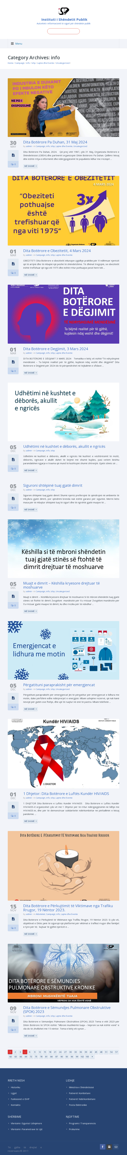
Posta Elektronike (78, 1104)
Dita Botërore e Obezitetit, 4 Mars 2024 (57, 250)
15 (45, 1052)
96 (72, 1056)
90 (62, 1056)
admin (29, 146)
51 (106, 1052)
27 (65, 1052)
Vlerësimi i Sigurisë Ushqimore (26, 1123)
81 (46, 1056)
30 (70, 1052)
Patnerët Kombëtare (79, 1093)
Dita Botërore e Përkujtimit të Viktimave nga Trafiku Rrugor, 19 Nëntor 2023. (68, 907)
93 (67, 1056)
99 (77, 1056)
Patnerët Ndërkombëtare (82, 1099)
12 (40, 1052)
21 (55, 1052)
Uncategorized (63, 63)
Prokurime (74, 1129)
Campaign (19, 63)
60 (10, 1056)
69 (26, 1056)
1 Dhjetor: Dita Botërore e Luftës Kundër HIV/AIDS (66, 793)
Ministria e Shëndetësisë (81, 1087)
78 (41, 1056)
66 (21, 1056)
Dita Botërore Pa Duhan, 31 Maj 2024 (55, 142)
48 (101, 1052)
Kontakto (15, 1104)
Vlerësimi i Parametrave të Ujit (26, 1129)
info (28, 63)
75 (36, 1056)
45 (96, 1052)
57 (116, 1052)
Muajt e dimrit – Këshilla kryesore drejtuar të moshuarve (61, 585)
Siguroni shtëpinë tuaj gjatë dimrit (52, 485)
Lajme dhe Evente (45, 63)
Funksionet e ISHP (20, 1099)
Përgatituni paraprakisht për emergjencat (59, 684)
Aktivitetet (40, 914)
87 (56, 1056)
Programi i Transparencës (82, 1123)
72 (31, 1056)
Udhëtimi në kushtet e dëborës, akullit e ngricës (64, 446)
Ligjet (14, 1093)
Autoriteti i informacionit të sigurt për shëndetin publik (63, 23)
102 (82, 1056)
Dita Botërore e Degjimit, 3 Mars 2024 (55, 348)
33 (75, 1052)
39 (86, 1052)
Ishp (34, 63)
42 (91, 1052)
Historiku (15, 1087)
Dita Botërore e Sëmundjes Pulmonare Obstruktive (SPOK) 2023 (67, 1009)
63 (16, 1056)
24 (60, 1052)
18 (50, 1052)
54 (111, 1052)
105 (87, 1056)
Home (10, 63)
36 (81, 1052)
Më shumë (29, 166)
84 (51, 1056)
